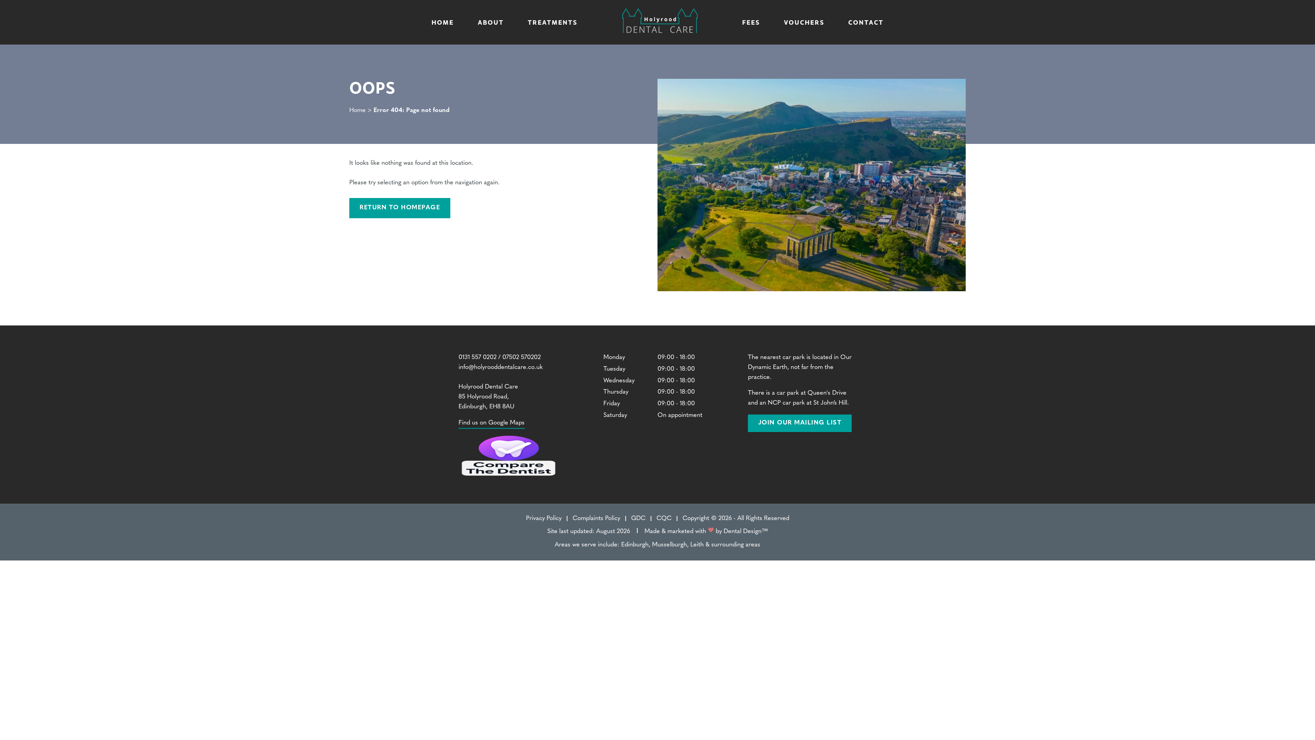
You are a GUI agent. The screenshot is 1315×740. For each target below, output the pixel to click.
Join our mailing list (800, 423)
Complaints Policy (596, 519)
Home (442, 22)
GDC (638, 519)
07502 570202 (521, 358)
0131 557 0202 (478, 358)
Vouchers (804, 22)
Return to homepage (400, 208)
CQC (664, 519)
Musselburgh (669, 545)
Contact (866, 22)
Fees (751, 22)
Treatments (552, 22)
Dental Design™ (746, 532)
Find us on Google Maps (492, 423)
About (491, 22)
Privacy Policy (544, 519)
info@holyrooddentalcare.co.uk (501, 368)
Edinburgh (635, 545)
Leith (697, 545)
